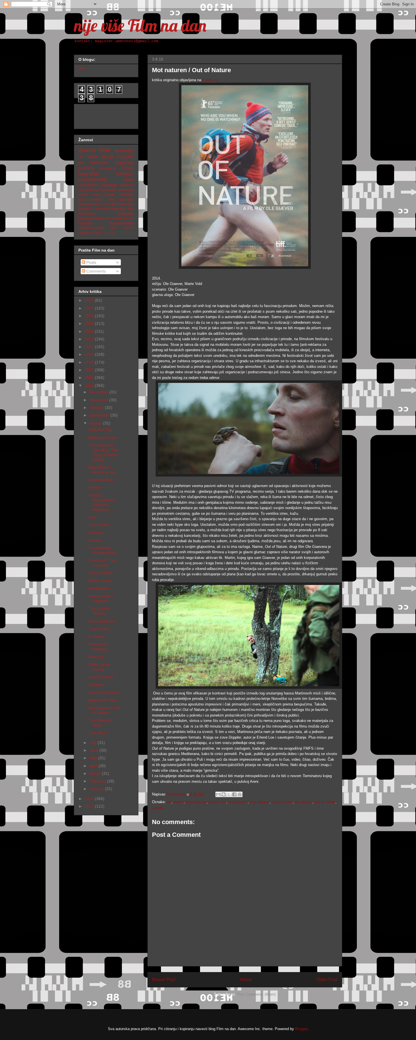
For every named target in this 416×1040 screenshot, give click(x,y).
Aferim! (94, 487)
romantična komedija (97, 189)
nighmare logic (90, 233)
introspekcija (196, 802)
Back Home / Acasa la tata (102, 469)
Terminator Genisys (98, 646)
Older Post (327, 979)
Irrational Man (100, 479)
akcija (107, 156)
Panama (95, 532)
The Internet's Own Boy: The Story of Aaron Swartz (103, 452)
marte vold (217, 802)
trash (128, 179)
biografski (88, 174)
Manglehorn (99, 588)
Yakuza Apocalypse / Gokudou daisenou (101, 502)
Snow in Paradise (103, 692)
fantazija (109, 185)
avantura (126, 189)
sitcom (128, 228)
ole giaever (303, 802)
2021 (90, 339)
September (99, 415)
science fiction (117, 168)
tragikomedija (122, 223)
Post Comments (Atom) (256, 994)
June (94, 750)
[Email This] (218, 794)
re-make (114, 218)
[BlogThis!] (223, 794)
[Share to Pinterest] (240, 794)
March (95, 773)
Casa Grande (100, 573)
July (93, 742)
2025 (90, 308)
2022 (90, 331)
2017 (90, 370)
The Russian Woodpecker (101, 550)
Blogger (301, 1029)
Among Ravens (102, 621)
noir (111, 199)
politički (86, 168)
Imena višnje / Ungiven (100, 598)
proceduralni (89, 203)
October (97, 407)
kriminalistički (93, 179)
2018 (90, 362)
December (99, 392)
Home (246, 979)
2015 (90, 385)
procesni (103, 208)
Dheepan (96, 684)
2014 (90, 798)
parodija (126, 203)
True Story (97, 732)
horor (92, 156)
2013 (90, 806)
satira (83, 194)
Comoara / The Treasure (101, 562)
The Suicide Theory (99, 611)
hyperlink (126, 199)
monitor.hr (210, 80)
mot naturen (259, 802)
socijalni (125, 156)
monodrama (238, 802)
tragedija (126, 213)
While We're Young (99, 667)
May (93, 758)
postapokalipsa (91, 218)
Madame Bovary (103, 437)
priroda (157, 808)
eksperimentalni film (97, 228)
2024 (90, 316)
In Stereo (96, 636)
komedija (124, 150)
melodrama (88, 185)
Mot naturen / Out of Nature (104, 710)
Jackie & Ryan (101, 677)
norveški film (282, 802)
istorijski (125, 174)
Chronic (95, 540)
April (93, 766)
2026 (90, 300)
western (97, 199)
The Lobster (99, 524)
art (169, 802)
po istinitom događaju (106, 162)
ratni (82, 199)
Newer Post (163, 979)
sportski (119, 208)
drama (178, 802)
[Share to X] (229, 794)
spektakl (126, 194)
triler (105, 150)
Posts (90, 262)
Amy (92, 517)
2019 (90, 354)
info (81, 68)
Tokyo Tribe (98, 629)
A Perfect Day (100, 429)
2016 (90, 377)
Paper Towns (99, 580)
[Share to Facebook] (234, 794)
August (96, 423)
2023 (90, 323)
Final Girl (96, 657)
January (97, 788)
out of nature (325, 802)
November (99, 400)
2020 (90, 346)
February (98, 781)
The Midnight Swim (100, 722)
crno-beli (110, 203)
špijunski (86, 208)
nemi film (109, 233)
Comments (95, 271)
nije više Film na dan (140, 25)
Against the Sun (102, 700)
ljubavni (127, 185)
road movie (103, 194)
